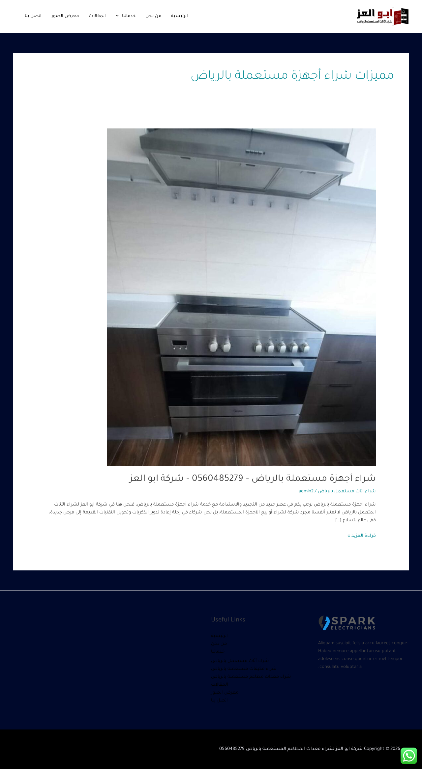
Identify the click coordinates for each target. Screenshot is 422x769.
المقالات (97, 16)
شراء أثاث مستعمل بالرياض (240, 661)
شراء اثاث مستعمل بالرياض (347, 491)
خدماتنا (129, 16)
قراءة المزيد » (361, 535)
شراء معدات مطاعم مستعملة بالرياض (251, 676)
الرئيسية (179, 16)
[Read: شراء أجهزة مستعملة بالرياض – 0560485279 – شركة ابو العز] (241, 297)
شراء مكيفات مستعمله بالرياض (244, 669)
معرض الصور (65, 16)
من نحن (153, 16)
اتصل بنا (33, 16)
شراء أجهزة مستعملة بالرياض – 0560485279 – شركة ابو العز (253, 479)
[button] (119, 16)
